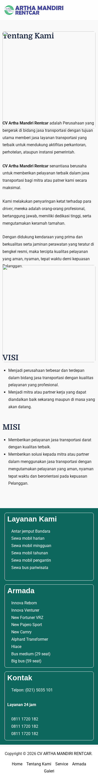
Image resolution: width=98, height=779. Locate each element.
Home (17, 764)
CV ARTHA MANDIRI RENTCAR (64, 753)
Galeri (49, 771)
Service (61, 764)
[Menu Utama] (89, 10)
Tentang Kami (38, 764)
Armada (79, 764)
